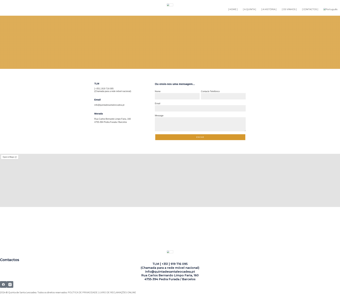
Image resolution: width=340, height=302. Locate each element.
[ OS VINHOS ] (289, 9)
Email (157, 103)
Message (159, 115)
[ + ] (11, 234)
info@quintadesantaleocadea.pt (109, 105)
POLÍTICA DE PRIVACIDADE (82, 292)
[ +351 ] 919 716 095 (104, 88)
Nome (158, 91)
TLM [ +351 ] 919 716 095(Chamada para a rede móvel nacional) (170, 266)
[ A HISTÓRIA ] (269, 9)
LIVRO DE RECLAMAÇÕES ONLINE (117, 292)
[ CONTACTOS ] (310, 9)
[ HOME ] (233, 9)
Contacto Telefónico (210, 91)
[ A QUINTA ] (249, 9)
